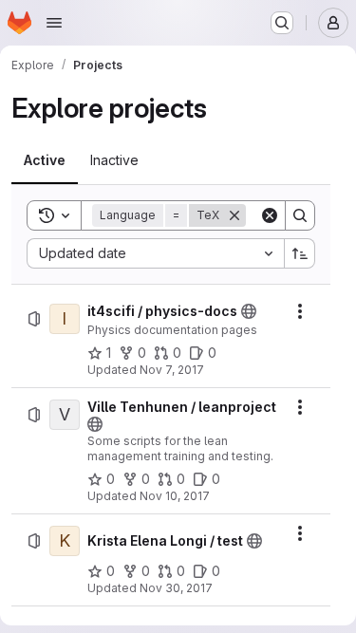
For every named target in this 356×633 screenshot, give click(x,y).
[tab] (44, 160)
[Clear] (269, 215)
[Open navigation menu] (54, 23)
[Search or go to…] (282, 22)
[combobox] (155, 253)
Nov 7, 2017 (172, 370)
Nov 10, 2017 (175, 496)
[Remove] (234, 215)
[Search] (300, 215)
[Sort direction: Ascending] (300, 253)
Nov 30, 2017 (176, 588)
